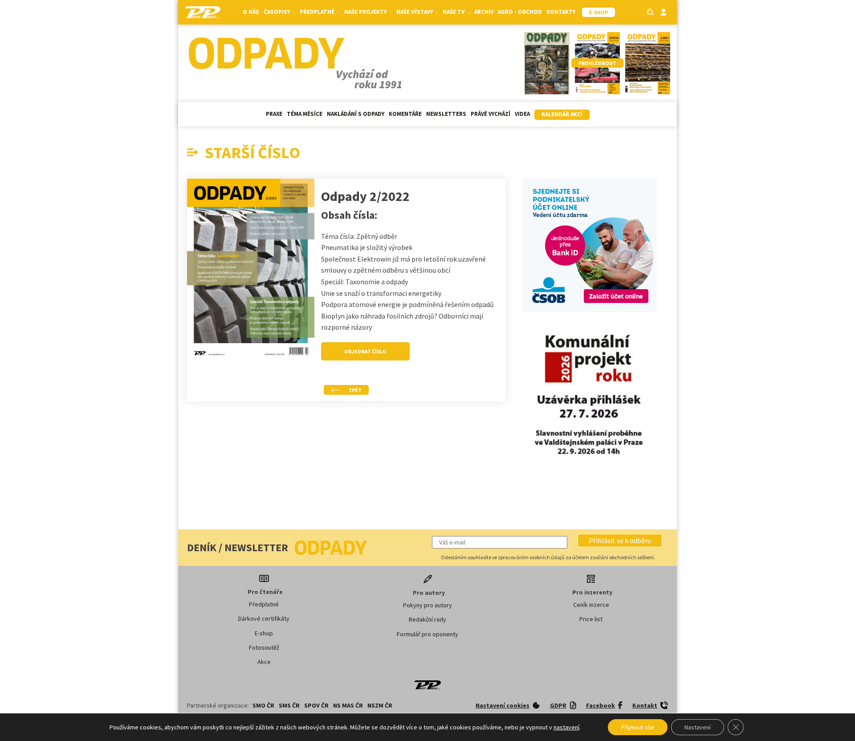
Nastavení (697, 727)
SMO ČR (263, 705)
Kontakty (560, 12)
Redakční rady (427, 619)
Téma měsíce (304, 114)
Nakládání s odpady (355, 114)
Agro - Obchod (520, 12)
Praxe (274, 114)
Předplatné (264, 604)
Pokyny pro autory (427, 605)
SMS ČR (289, 705)
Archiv (483, 12)
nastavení (566, 727)
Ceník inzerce (591, 605)
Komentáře (405, 114)
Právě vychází (490, 114)
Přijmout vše (637, 727)
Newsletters (446, 114)
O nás (251, 12)
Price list (591, 619)
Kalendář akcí (562, 114)
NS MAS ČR (348, 705)
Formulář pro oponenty (427, 634)
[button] (620, 540)
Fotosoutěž (264, 647)
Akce (264, 662)
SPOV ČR (316, 705)
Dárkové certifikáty (263, 618)
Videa (522, 114)
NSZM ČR (379, 705)
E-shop (264, 633)
